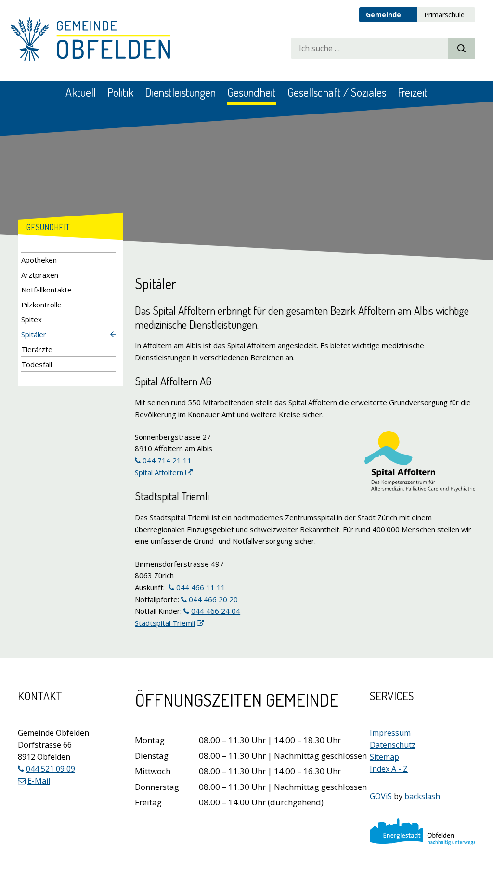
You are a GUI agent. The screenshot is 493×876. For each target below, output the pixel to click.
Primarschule (444, 14)
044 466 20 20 (213, 599)
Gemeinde (383, 14)
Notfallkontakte (46, 289)
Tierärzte (36, 349)
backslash (422, 796)
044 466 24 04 (215, 611)
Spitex (31, 319)
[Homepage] (98, 39)
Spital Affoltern (159, 472)
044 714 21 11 (167, 460)
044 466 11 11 (200, 587)
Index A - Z (389, 768)
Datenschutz (392, 744)
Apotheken (39, 260)
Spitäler (33, 334)
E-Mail (38, 780)
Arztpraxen (39, 274)
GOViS (381, 796)
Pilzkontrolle (41, 304)
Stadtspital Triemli (165, 623)
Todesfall (36, 364)
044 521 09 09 (50, 768)
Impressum (390, 732)
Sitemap (384, 756)
